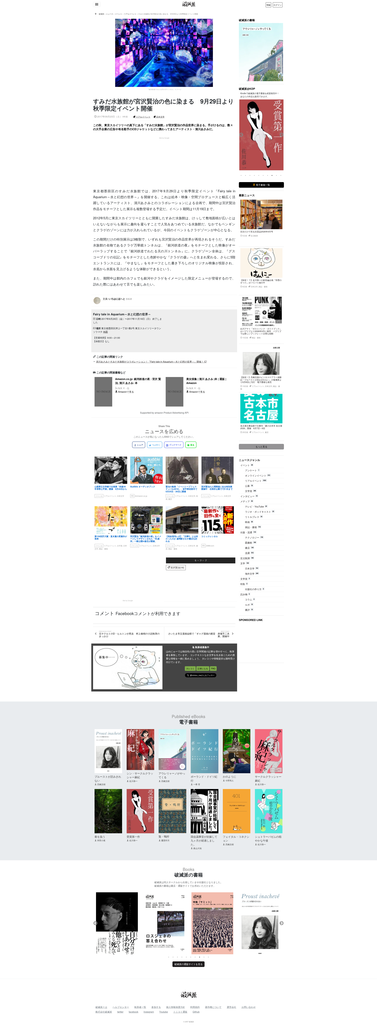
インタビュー (248, 496)
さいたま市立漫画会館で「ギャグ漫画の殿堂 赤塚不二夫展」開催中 (198, 634)
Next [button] (281, 135)
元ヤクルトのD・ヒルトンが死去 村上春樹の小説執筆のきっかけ (129, 634)
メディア (246, 501)
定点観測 (246, 558)
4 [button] (254, 175)
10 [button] (280, 175)
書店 (249, 548)
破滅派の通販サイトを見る (188, 964)
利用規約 (195, 1007)
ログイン (277, 4)
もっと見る (261, 446)
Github (196, 1011)
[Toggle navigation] (96, 4)
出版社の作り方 (254, 589)
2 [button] (245, 175)
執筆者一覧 (140, 1007)
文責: (117, 298)
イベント (246, 465)
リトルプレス (253, 517)
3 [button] (249, 175)
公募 (249, 486)
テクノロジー (254, 537)
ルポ (249, 604)
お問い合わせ (249, 1007)
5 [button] (258, 175)
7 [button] (267, 175)
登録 (268, 4)
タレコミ (190, 668)
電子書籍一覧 (262, 185)
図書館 (250, 542)
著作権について (213, 1007)
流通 (249, 553)
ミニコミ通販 (180, 1011)
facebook (133, 1011)
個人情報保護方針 (175, 1007)
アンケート (252, 470)
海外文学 (251, 573)
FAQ (213, 668)
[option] (261, 134)
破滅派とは (101, 1007)
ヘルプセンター (121, 1007)
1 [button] (241, 175)
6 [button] (263, 175)
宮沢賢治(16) (177, 567)
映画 (249, 522)
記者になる (203, 668)
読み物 (245, 594)
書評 (249, 609)
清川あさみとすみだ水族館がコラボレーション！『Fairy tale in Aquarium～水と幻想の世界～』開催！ (150, 361)
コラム (249, 599)
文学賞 (250, 491)
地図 (105, 331)
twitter (120, 1011)
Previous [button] (241, 135)
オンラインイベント (257, 475)
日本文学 (160, 116)
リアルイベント (142, 116)
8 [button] (272, 175)
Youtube (163, 1011)
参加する (156, 1007)
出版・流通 (248, 532)
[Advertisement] (166, 159)
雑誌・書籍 (253, 527)
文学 (244, 563)
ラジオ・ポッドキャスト (259, 511)
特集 (243, 584)
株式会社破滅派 (103, 1011)
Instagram (149, 1011)
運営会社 (231, 1007)
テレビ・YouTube (256, 506)
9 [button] (276, 175)
